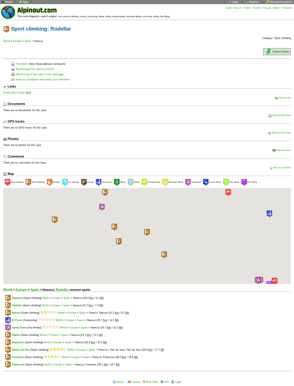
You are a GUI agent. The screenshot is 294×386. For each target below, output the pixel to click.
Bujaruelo (18, 342)
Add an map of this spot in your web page (39, 74)
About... (121, 381)
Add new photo (283, 150)
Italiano (276, 8)
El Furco (17, 320)
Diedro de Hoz (21, 349)
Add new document (281, 115)
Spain (27, 41)
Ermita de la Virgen (14, 92)
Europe (17, 41)
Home (8, 2)
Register (253, 2)
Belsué (16, 312)
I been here (280, 51)
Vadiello (17, 305)
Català (228, 8)
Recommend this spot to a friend (34, 69)
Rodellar (62, 289)
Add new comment (281, 167)
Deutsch (237, 8)
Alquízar (17, 297)
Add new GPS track (281, 133)
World (6, 41)
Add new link (284, 98)
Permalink (21, 63)
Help (25, 2)
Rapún (16, 334)
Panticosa (18, 364)
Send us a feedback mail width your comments (42, 79)
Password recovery (280, 2)
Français (266, 8)
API (166, 381)
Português (287, 8)
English (247, 8)
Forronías (18, 357)
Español (256, 8)
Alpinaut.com (37, 10)
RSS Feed (151, 381)
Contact (135, 381)
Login (234, 2)
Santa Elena (19, 327)
